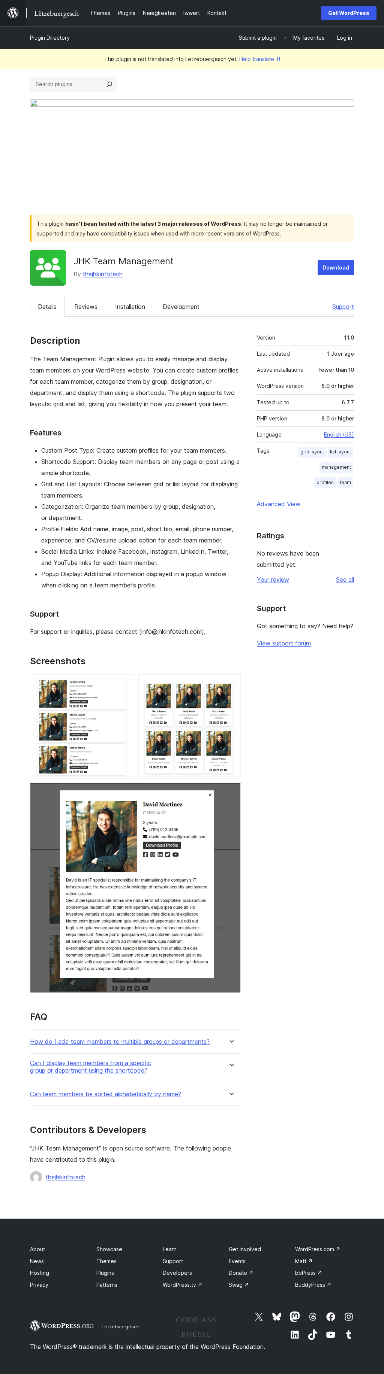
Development (181, 306)
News (37, 1261)
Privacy (39, 1285)
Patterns (106, 1285)
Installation (130, 306)
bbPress (308, 1273)
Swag (239, 1285)
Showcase (109, 1249)
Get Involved (245, 1249)
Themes (106, 1261)
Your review (273, 579)
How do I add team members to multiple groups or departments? (120, 1041)
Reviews (86, 306)
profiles (325, 482)
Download (335, 267)
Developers (177, 1273)
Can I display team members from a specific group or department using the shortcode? (90, 1067)
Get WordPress (348, 13)
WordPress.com (317, 1249)
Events (237, 1261)
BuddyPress (313, 1285)
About (37, 1249)
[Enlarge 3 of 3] (230, 792)
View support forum (284, 643)
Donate (241, 1273)
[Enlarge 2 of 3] (230, 684)
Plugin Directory (50, 37)
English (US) (339, 434)
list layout (340, 452)
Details (47, 306)
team (345, 482)
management (336, 467)
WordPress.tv (182, 1285)
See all (345, 579)
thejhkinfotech (103, 274)
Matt (304, 1261)
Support (343, 306)
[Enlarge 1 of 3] (122, 684)
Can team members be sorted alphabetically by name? (105, 1094)
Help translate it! (259, 59)
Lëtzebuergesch (121, 1326)
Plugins (105, 1273)
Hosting (39, 1273)
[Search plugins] (109, 84)
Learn (170, 1249)
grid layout (312, 452)
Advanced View (278, 504)
